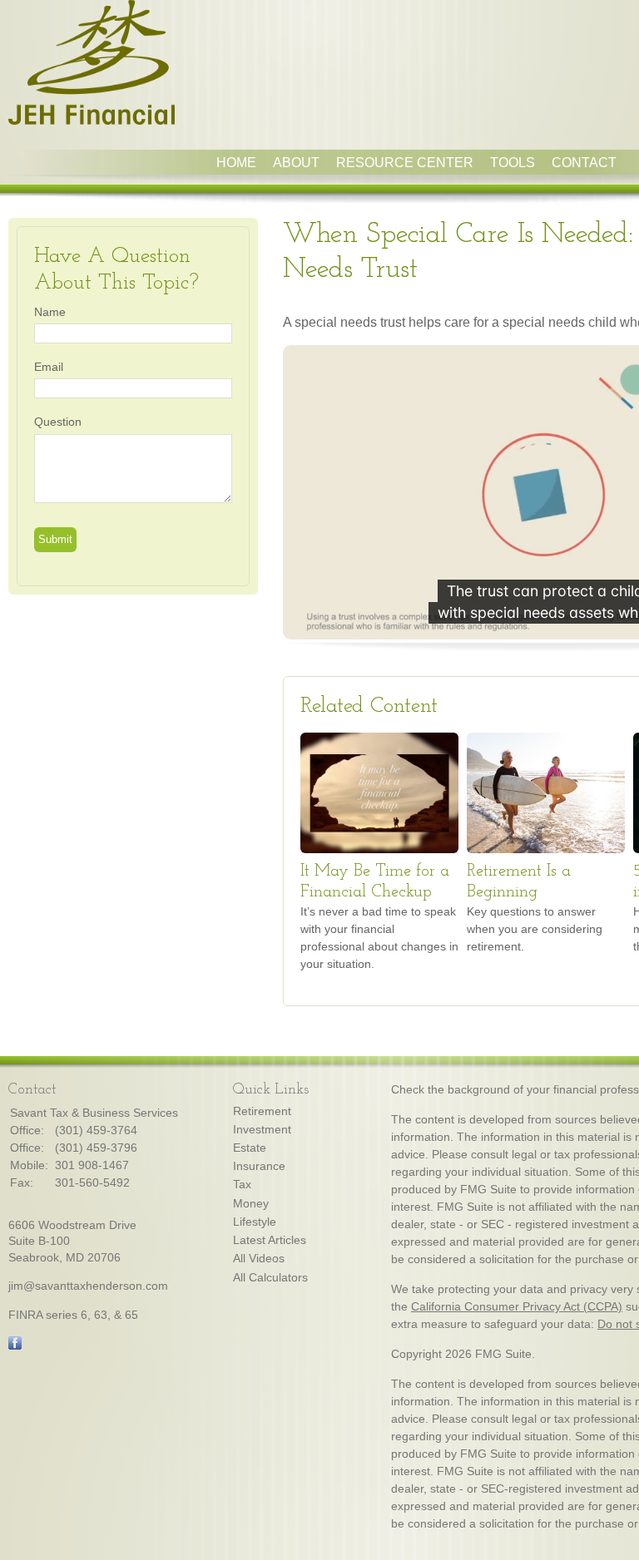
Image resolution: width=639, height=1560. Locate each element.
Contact (584, 163)
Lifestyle (254, 1221)
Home (236, 163)
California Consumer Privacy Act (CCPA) (516, 1306)
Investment (262, 1129)
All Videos (259, 1258)
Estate (249, 1147)
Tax (242, 1184)
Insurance (259, 1165)
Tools (512, 163)
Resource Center (404, 163)
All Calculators (270, 1277)
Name (50, 311)
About (296, 163)
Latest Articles (269, 1240)
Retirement (262, 1111)
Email (48, 366)
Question (58, 421)
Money (251, 1203)
